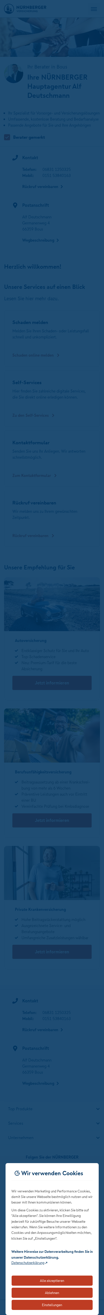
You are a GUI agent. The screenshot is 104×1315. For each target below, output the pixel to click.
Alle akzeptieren (52, 1280)
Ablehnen (52, 1292)
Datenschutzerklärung (27, 1262)
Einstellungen (52, 1304)
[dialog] (52, 1239)
